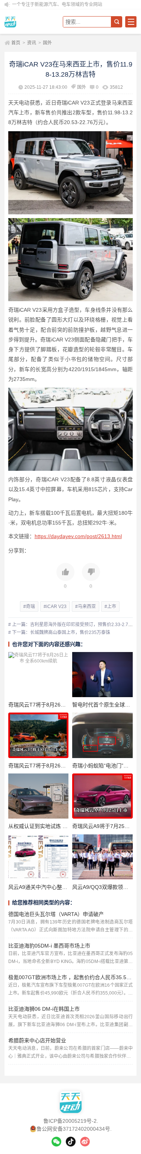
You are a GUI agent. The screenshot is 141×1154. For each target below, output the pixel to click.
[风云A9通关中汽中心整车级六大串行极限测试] (38, 857)
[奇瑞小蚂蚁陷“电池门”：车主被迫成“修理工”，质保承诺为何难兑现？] (102, 735)
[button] (65, 576)
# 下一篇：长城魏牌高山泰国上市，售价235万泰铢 (59, 632)
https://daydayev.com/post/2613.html (78, 536)
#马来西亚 (85, 606)
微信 (56, 1141)
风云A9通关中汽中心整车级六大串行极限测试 (61, 887)
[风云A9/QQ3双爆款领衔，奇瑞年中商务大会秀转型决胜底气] (102, 857)
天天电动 (31, 21)
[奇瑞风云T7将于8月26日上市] (38, 735)
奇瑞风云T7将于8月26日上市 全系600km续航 (61, 705)
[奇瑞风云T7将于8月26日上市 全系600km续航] (38, 674)
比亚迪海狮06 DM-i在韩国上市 (44, 1009)
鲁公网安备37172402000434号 (73, 1129)
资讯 (31, 42)
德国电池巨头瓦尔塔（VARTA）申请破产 (56, 914)
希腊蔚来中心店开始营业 (37, 1040)
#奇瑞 (29, 606)
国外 (47, 42)
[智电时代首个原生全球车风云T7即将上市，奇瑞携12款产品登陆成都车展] (102, 674)
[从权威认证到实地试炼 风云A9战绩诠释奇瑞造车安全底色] (38, 796)
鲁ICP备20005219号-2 (70, 1121)
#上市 (110, 606)
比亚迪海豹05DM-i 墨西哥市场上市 (49, 946)
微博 (85, 1141)
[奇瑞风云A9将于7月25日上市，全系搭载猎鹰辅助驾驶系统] (102, 796)
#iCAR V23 (55, 606)
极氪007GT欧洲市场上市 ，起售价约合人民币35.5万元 (72, 977)
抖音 (71, 1141)
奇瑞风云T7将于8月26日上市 (42, 766)
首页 (15, 42)
